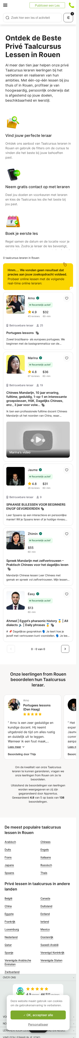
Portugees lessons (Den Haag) (37, 707)
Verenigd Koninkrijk (52, 952)
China (8, 906)
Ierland (44, 921)
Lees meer (14, 746)
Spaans (9, 872)
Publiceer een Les (47, 5)
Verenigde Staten (51, 960)
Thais (43, 872)
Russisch (46, 865)
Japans (9, 865)
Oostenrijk (46, 937)
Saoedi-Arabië (49, 944)
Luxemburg (12, 929)
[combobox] (32, 17)
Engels (44, 849)
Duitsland (46, 906)
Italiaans (45, 857)
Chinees (45, 841)
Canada (45, 898)
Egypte (9, 913)
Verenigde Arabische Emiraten (18, 962)
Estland (45, 913)
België (8, 898)
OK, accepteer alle (39, 1015)
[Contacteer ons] (71, 5)
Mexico (45, 929)
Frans (8, 857)
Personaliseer (38, 1024)
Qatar (8, 944)
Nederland (11, 937)
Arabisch (10, 841)
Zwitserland (12, 972)
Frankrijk (10, 921)
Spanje (9, 952)
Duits (8, 849)
